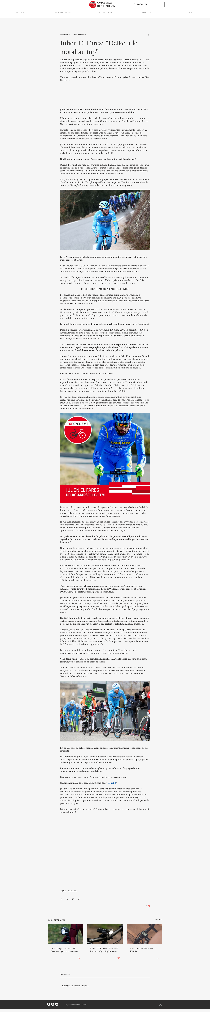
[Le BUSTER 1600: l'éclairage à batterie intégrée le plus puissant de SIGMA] (105, 934)
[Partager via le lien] (79, 899)
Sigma (63, 890)
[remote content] (105, 94)
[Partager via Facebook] (61, 899)
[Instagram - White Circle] (52, 1004)
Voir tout (158, 919)
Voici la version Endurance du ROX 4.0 (143, 950)
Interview (72, 890)
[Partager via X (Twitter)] (67, 899)
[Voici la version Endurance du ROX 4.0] (144, 934)
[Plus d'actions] (148, 34)
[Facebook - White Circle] (48, 1004)
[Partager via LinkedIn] (73, 899)
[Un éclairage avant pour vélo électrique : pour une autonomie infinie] (65, 934)
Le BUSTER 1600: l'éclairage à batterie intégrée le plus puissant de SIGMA (104, 950)
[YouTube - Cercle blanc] (56, 1004)
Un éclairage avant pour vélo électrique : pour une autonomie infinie (65, 950)
